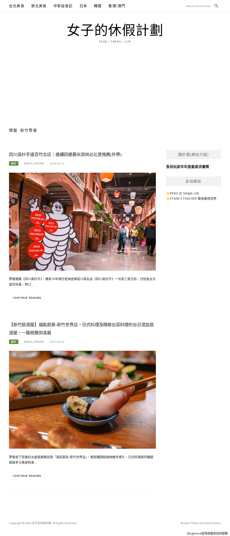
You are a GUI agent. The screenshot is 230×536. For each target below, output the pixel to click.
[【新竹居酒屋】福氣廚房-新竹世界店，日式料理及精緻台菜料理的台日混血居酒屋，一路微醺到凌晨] (82, 399)
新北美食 (39, 5)
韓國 (98, 5)
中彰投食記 (63, 5)
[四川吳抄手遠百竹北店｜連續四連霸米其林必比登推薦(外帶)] (82, 221)
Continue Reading (27, 297)
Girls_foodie (34, 163)
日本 (83, 5)
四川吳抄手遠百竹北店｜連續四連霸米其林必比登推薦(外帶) (65, 154)
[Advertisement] (115, 88)
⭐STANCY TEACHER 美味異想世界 (191, 198)
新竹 (13, 163)
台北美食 (16, 5)
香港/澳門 (116, 5)
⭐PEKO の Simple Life (182, 193)
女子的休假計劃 (115, 30)
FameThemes (212, 523)
